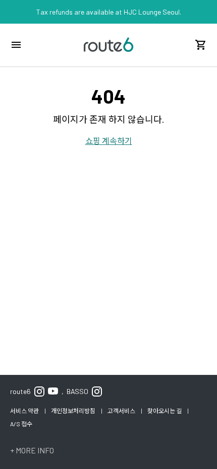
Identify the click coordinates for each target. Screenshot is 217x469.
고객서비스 (121, 410)
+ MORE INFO (32, 450)
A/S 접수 (21, 423)
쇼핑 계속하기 (108, 140)
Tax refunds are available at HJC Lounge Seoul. (108, 12)
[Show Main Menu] (16, 45)
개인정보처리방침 (73, 410)
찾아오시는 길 (165, 410)
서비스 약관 (25, 410)
